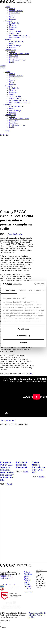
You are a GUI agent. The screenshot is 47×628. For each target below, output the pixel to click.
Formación (8, 21)
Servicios (12, 48)
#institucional (11, 421)
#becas (2, 421)
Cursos (11, 29)
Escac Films (13, 56)
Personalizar (22, 336)
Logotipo (12, 19)
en (4, 68)
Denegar (23, 342)
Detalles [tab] (22, 290)
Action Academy (15, 33)
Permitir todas (23, 329)
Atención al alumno (16, 41)
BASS (11, 62)
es (0, 68)
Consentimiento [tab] (9, 290)
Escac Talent (13, 58)
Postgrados (13, 27)
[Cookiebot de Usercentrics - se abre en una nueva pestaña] (34, 284)
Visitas (11, 17)
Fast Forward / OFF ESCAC (19, 37)
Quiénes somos (14, 13)
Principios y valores (16, 11)
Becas (11, 43)
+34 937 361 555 (6, 576)
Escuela (7, 7)
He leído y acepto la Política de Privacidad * (40, 580)
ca (2, 68)
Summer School (15, 31)
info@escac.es (5, 578)
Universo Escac (10, 50)
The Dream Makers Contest (19, 54)
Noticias (12, 52)
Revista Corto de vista (17, 60)
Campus (12, 15)
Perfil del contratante (28, 585)
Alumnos (8, 39)
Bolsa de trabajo (15, 46)
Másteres (12, 25)
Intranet (2, 66)
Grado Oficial (14, 23)
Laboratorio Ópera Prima (18, 35)
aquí (31, 373)
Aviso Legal (33, 613)
